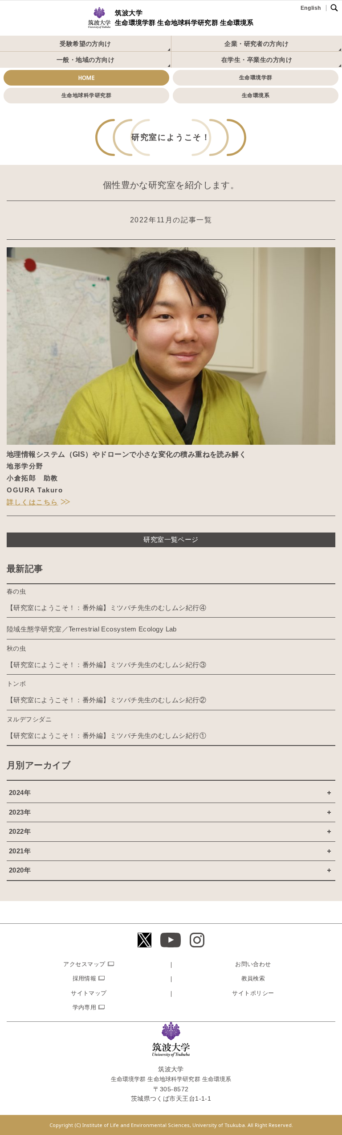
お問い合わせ (253, 964)
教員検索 (253, 978)
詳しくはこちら (32, 502)
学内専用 (85, 1007)
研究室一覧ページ (171, 539)
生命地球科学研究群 (86, 95)
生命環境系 (255, 95)
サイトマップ (89, 993)
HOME (86, 78)
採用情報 (85, 978)
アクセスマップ (84, 964)
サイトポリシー (253, 993)
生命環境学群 (256, 77)
